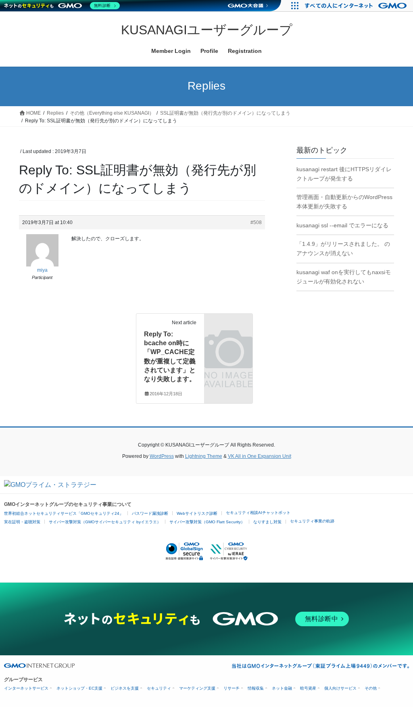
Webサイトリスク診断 (197, 513)
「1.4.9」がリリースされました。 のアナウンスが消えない (343, 248)
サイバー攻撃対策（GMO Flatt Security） (207, 522)
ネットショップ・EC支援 (79, 688)
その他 (371, 688)
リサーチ (231, 688)
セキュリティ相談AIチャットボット (258, 512)
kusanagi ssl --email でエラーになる (342, 225)
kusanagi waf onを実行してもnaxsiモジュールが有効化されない (343, 277)
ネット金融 (282, 688)
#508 (256, 222)
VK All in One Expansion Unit (259, 456)
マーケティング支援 (197, 688)
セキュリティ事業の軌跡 (312, 521)
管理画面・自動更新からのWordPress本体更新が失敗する (344, 202)
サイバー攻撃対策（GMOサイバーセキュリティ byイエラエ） (105, 522)
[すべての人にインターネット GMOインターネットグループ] (356, 5)
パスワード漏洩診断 (150, 513)
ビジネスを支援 (125, 688)
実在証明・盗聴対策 (22, 522)
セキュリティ (159, 688)
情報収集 (256, 688)
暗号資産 (308, 688)
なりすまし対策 (267, 522)
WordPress (162, 456)
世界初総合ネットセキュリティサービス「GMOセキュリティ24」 (63, 513)
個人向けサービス (340, 688)
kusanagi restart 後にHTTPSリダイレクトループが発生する (344, 174)
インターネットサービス (26, 688)
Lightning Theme (203, 456)
